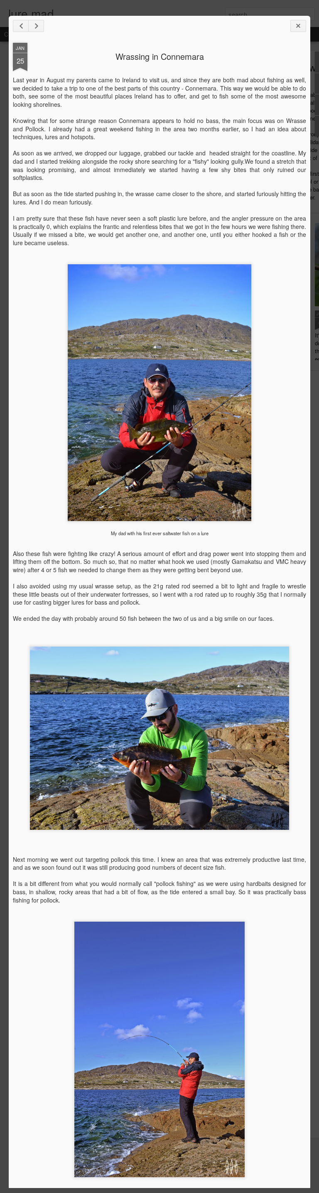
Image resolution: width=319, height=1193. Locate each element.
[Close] (298, 26)
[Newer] (21, 26)
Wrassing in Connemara (159, 56)
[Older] (36, 26)
